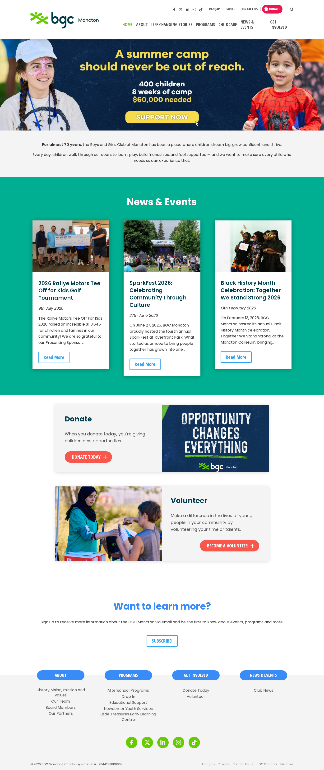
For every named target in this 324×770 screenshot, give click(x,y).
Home (127, 24)
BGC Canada (267, 764)
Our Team (60, 701)
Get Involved (278, 24)
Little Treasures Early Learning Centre (128, 717)
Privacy (223, 764)
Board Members (61, 707)
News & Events (247, 24)
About (142, 24)
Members (287, 764)
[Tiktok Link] (201, 9)
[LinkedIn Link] (187, 9)
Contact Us (249, 9)
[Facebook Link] (174, 9)
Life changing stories (171, 24)
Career (231, 9)
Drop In (128, 696)
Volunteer (196, 696)
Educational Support (128, 702)
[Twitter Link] (181, 9)
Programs (205, 24)
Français (208, 764)
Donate (274, 9)
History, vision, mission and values (61, 692)
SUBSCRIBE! (162, 641)
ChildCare (227, 24)
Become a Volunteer (227, 545)
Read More (54, 357)
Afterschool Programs (128, 690)
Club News (263, 690)
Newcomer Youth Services (128, 708)
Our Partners (61, 713)
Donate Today (86, 457)
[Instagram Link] (194, 9)
